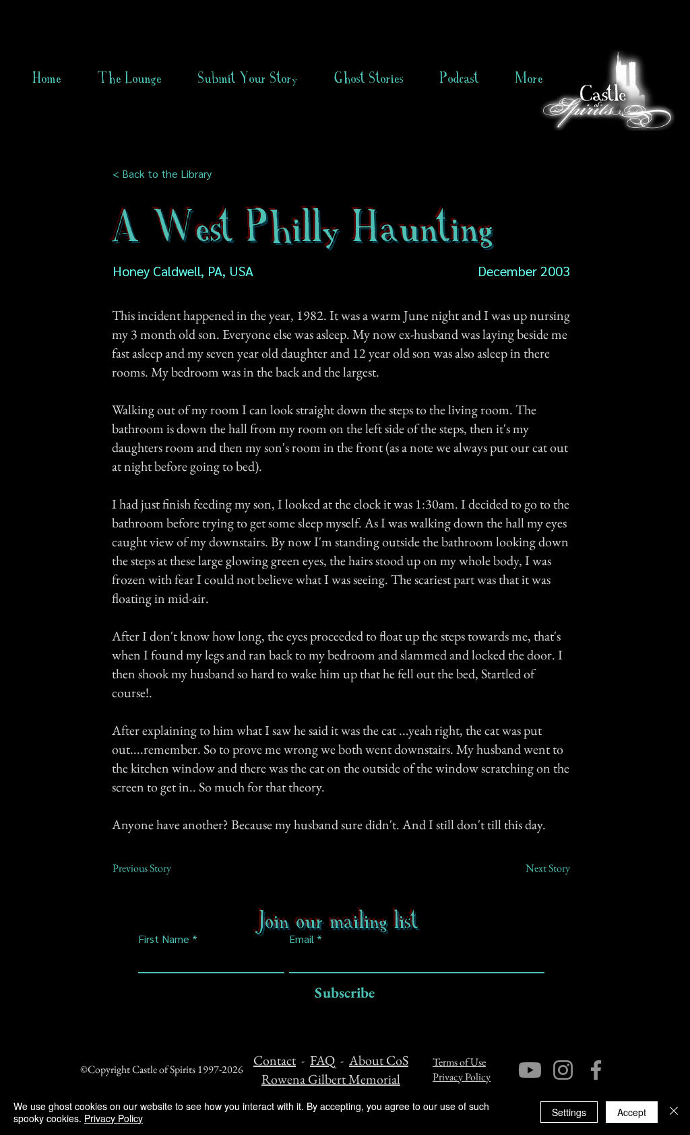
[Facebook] (596, 1070)
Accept (631, 1112)
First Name (163, 939)
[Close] (674, 1112)
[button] (369, 78)
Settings (569, 1112)
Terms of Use (459, 1062)
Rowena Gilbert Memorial (330, 1079)
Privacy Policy (462, 1077)
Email (301, 939)
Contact (274, 1060)
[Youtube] (530, 1070)
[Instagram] (563, 1070)
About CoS (378, 1060)
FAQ (322, 1060)
